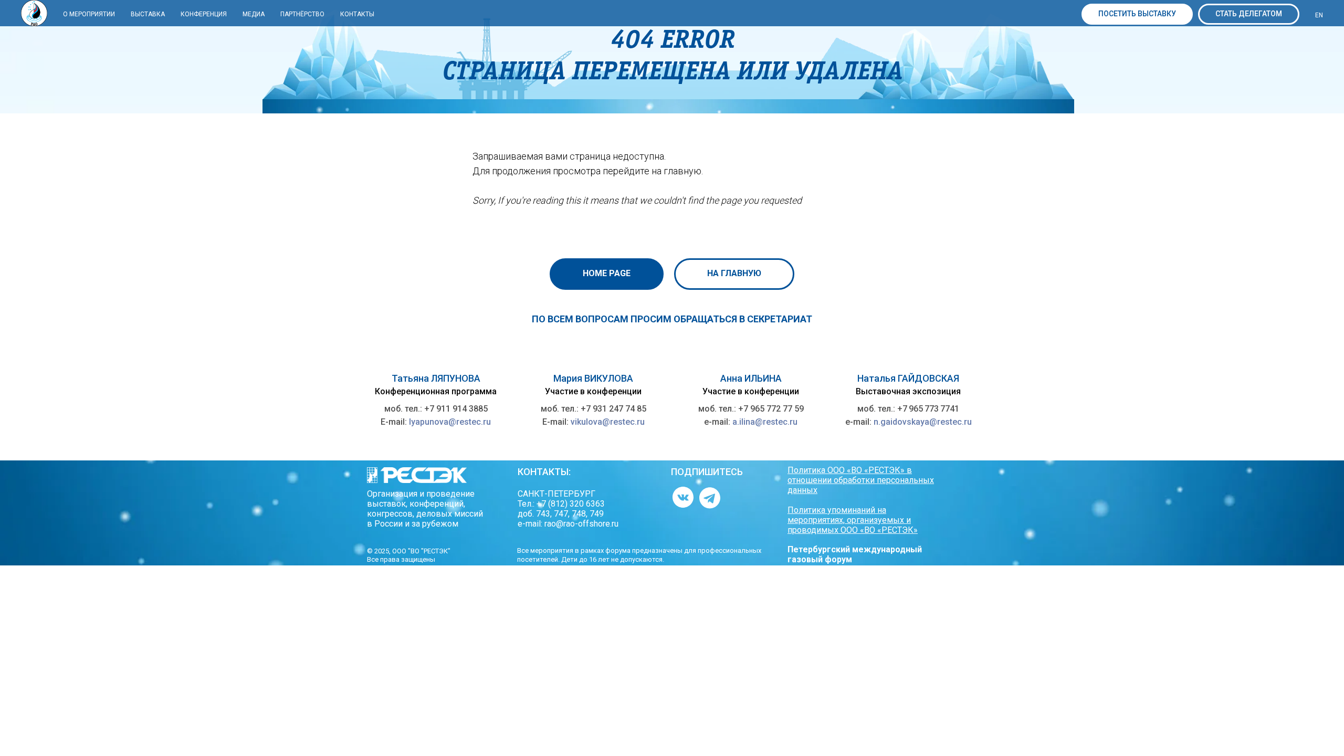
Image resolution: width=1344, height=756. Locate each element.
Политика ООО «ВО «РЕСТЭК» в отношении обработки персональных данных (861, 480)
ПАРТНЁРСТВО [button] (302, 14)
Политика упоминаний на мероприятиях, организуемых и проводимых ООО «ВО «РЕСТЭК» (853, 520)
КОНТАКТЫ (357, 14)
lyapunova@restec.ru (450, 422)
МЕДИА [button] (254, 14)
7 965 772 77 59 (773, 409)
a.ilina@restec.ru (764, 422)
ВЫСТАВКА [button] (148, 14)
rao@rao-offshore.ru (581, 524)
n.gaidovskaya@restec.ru (923, 422)
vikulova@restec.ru (608, 422)
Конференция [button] (204, 14)
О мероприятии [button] (89, 14)
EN (1319, 15)
